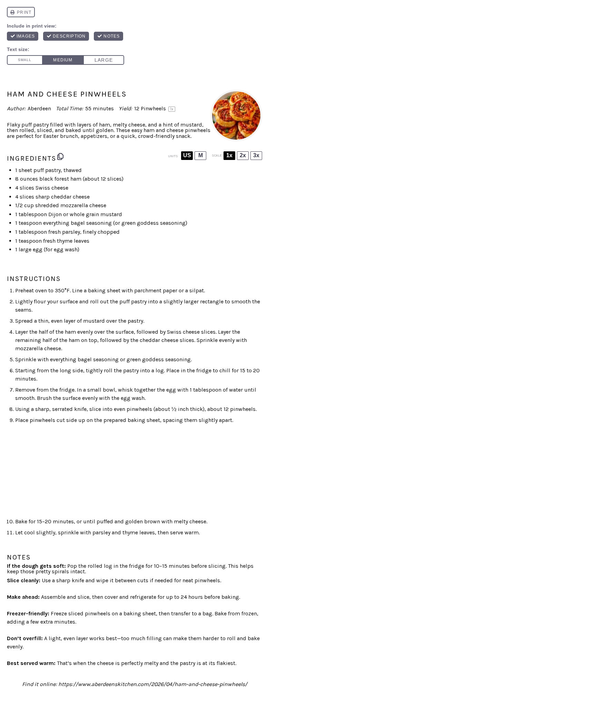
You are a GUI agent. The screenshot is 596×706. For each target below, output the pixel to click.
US (187, 155)
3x (256, 155)
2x (243, 155)
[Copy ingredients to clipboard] (60, 156)
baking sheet (104, 290)
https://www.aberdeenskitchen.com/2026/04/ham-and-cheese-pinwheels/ (152, 684)
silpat (196, 290)
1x (229, 155)
